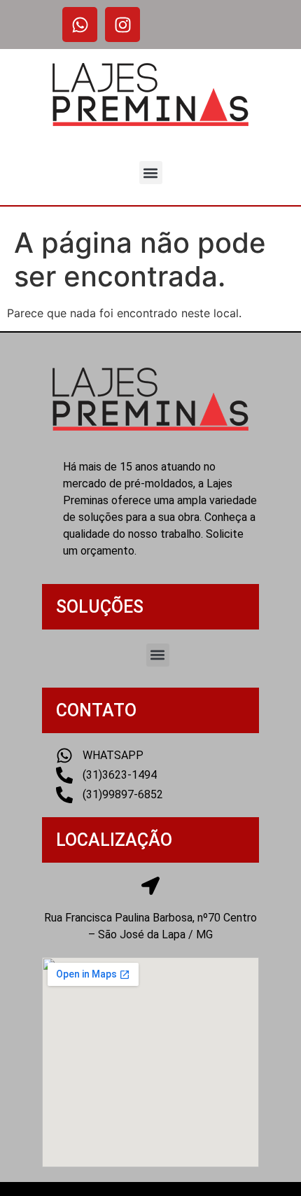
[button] (150, 172)
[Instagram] (122, 24)
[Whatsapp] (79, 24)
